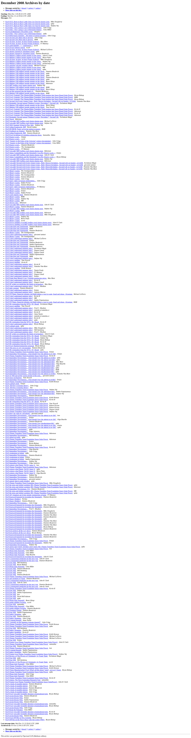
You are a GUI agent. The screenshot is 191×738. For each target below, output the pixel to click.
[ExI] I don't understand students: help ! (19, 234)
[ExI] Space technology (13, 378)
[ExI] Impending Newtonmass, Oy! (18, 489)
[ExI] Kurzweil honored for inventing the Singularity (24, 497)
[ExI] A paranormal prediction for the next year (21, 559)
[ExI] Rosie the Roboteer (14, 710)
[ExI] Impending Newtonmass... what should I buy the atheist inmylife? (30, 360)
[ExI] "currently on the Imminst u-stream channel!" (23, 622)
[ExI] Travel (9, 119)
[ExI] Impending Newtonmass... (16, 396)
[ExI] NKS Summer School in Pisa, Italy (19, 125)
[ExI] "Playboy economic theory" (17, 386)
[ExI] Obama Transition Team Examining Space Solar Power (26, 352)
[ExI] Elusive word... (12, 137)
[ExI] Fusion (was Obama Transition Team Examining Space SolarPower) (31, 682)
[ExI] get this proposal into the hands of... (20, 91)
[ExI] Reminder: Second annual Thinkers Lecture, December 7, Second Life (32, 103)
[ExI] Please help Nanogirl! (15, 551)
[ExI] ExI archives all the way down (18, 531)
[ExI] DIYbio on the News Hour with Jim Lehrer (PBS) (25, 720)
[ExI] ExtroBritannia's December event (19, 32)
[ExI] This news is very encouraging (18, 348)
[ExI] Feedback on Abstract (15, 131)
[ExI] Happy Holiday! (13, 499)
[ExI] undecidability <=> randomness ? (19, 46)
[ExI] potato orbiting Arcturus (15, 602)
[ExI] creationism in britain (14, 453)
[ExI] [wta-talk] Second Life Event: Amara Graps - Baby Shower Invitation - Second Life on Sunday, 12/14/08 (44, 163)
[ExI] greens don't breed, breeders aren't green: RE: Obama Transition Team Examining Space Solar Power (42, 547)
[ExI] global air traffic (13, 437)
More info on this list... (13, 10)
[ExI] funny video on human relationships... (20, 181)
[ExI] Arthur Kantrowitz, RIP (15, 127)
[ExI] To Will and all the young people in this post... (23, 376)
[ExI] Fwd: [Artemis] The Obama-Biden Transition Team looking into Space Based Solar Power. (39, 95)
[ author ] (38, 8)
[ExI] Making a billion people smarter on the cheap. (23, 55)
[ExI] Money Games (12, 171)
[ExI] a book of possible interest (16, 684)
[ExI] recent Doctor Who (14, 696)
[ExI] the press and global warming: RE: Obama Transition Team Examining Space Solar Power (39, 485)
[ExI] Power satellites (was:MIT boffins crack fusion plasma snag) (28, 222)
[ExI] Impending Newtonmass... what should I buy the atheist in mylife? (30, 358)
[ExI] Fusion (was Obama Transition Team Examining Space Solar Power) (31, 642)
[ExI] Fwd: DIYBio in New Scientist (18, 718)
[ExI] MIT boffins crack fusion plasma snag (20, 85)
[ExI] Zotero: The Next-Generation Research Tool (23, 680)
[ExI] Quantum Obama (13, 610)
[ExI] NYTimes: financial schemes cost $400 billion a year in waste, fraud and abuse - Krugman (39, 294)
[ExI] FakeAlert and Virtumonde (17, 226)
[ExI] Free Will (10, 563)
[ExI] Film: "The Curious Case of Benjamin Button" (23, 28)
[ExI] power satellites (13, 260)
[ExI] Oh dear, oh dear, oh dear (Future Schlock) (22, 42)
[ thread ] (24, 8)
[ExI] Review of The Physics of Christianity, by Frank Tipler (26, 656)
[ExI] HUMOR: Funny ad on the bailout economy (23, 129)
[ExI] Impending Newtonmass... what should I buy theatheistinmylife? (30, 368)
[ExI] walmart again (12, 326)
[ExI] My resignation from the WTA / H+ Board (22, 304)
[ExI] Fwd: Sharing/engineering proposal (19, 346)
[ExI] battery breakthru (13, 614)
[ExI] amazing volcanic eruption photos (19, 65)
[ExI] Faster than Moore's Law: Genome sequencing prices (26, 278)
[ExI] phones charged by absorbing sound (20, 51)
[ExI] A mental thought (13, 620)
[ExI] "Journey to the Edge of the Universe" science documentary (28, 141)
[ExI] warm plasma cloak (14, 195)
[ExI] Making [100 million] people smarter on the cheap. (25, 71)
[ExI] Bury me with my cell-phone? (18, 413)
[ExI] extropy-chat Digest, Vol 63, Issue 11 (20, 465)
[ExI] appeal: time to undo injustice (17, 481)
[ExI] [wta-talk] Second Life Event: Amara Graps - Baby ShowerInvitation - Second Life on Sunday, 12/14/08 (44, 167)
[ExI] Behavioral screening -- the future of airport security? (26, 36)
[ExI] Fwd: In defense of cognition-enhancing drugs (23, 135)
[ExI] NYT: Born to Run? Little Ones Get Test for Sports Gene (27, 22)
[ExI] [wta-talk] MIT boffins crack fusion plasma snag (24, 121)
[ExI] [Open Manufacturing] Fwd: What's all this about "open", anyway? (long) (33, 670)
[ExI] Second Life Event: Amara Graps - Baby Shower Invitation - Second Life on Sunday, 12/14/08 (40, 101)
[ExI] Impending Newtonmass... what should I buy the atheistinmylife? (30, 362)
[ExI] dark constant (12, 288)
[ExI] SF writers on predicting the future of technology (24, 284)
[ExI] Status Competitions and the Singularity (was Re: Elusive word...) (30, 153)
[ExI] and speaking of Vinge (15, 578)
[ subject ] (30, 8)
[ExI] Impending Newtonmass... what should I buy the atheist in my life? (30, 354)
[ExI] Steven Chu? (12, 203)
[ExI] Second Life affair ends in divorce (19, 38)
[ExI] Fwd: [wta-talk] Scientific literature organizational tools (26, 694)
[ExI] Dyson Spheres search (15, 48)
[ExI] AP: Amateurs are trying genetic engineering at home (26, 495)
